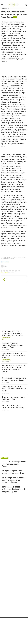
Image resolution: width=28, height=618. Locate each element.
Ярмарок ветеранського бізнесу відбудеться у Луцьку (13, 398)
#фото (2, 262)
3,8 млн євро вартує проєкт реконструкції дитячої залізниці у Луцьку (14, 388)
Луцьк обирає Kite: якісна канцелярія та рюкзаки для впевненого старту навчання (12, 333)
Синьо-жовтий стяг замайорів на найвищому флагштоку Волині (14, 379)
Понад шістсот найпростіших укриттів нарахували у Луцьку (13, 407)
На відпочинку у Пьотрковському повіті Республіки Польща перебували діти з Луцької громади (14, 368)
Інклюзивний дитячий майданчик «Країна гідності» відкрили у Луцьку (12, 345)
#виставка (6, 262)
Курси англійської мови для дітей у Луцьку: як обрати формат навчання (14, 356)
